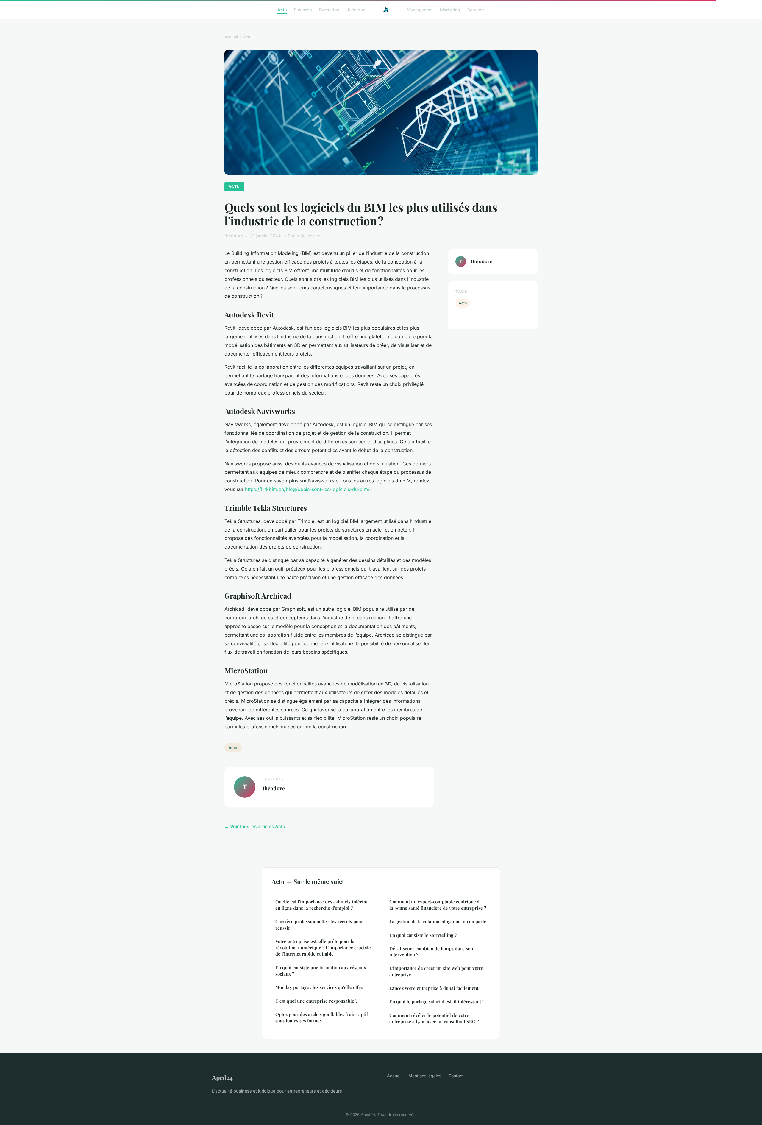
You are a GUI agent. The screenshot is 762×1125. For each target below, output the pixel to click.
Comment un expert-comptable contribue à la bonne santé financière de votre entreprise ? (437, 905)
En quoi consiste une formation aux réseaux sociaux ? (320, 970)
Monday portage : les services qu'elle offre (319, 987)
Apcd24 (222, 1077)
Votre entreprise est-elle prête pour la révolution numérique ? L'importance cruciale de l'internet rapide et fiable (323, 947)
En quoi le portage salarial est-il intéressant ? (436, 1001)
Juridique (355, 9)
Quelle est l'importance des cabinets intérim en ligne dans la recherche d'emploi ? (321, 905)
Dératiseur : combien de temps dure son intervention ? (431, 951)
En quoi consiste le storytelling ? (423, 935)
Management (420, 9)
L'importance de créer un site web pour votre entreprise (436, 971)
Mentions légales (424, 1075)
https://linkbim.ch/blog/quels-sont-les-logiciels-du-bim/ (307, 489)
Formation (329, 9)
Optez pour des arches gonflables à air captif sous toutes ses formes (321, 1017)
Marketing (450, 9)
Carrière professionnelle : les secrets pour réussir (319, 924)
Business (303, 9)
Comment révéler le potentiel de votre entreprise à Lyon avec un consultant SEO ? (434, 1018)
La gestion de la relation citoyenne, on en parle (437, 921)
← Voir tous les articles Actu (254, 826)
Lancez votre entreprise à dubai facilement (433, 988)
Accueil (231, 37)
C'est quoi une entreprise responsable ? (316, 1001)
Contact (456, 1075)
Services (476, 9)
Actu (282, 9)
